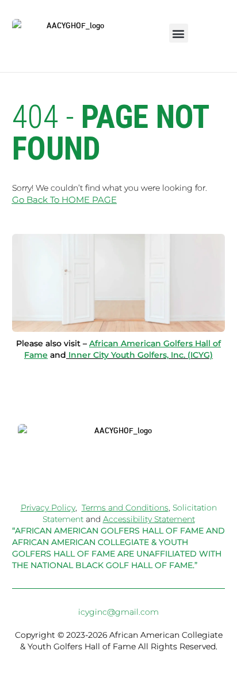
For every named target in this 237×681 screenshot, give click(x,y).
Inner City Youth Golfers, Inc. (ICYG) (140, 355)
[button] (178, 33)
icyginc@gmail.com (118, 612)
